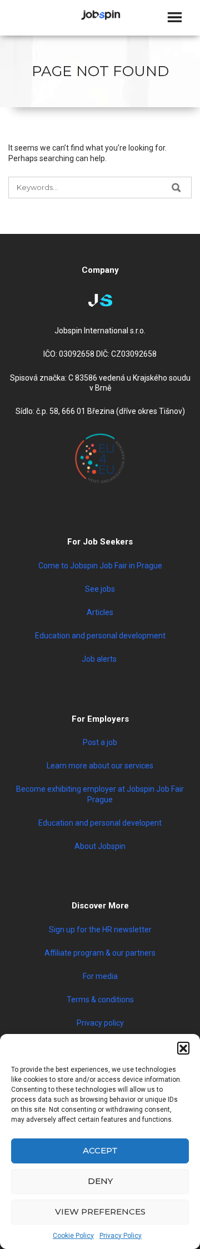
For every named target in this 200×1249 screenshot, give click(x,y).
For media (100, 976)
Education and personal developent (100, 822)
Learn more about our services (100, 765)
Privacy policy (100, 1022)
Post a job (100, 742)
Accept (100, 1150)
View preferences (100, 1211)
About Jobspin (100, 846)
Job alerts (100, 659)
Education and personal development (100, 635)
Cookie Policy (73, 1236)
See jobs (100, 588)
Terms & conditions (100, 999)
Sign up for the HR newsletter (100, 929)
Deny (100, 1181)
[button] (183, 1047)
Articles (100, 612)
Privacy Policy (120, 1236)
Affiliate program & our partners (100, 952)
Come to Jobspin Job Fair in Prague (100, 565)
